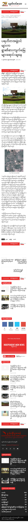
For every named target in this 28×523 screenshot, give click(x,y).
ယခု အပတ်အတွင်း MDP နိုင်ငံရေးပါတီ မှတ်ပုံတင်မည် (7, 261)
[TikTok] (10, 448)
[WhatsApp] (13, 251)
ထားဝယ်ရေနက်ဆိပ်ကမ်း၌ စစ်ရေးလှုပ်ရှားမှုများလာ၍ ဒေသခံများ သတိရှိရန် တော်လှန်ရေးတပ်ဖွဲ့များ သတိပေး (18, 298)
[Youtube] (17, 448)
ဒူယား (7, 239)
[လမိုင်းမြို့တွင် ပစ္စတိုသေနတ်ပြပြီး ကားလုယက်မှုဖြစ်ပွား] (5, 396)
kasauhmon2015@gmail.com (12, 445)
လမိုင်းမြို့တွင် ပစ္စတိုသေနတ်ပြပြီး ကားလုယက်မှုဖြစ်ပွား (18, 395)
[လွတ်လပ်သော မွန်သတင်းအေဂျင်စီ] (7, 271)
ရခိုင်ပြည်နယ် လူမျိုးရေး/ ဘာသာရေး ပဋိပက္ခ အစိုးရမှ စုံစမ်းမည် (21, 261)
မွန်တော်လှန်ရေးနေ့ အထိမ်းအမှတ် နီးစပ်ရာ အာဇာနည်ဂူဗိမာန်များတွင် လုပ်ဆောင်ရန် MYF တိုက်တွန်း (18, 404)
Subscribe (23, 322)
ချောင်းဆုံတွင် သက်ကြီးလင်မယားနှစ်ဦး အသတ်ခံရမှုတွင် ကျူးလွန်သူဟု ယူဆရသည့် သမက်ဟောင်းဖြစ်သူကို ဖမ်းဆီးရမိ (18, 415)
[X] (6, 251)
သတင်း (7, 16)
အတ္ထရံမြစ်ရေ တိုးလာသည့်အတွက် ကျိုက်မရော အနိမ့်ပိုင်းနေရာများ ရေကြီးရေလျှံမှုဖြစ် (18, 289)
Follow (11, 322)
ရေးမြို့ (10, 239)
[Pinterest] (9, 251)
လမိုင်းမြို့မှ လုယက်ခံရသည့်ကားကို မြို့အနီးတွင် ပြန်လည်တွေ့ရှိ (17, 307)
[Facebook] (2, 251)
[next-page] (5, 312)
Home (2, 16)
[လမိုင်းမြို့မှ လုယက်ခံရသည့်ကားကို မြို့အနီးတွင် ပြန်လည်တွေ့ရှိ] (5, 306)
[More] (18, 65)
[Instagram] (6, 448)
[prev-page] (2, 312)
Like (4, 322)
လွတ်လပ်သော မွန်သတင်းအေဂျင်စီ (9, 59)
